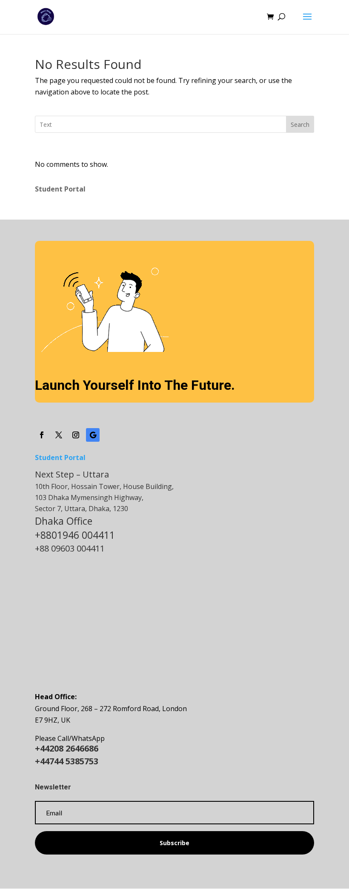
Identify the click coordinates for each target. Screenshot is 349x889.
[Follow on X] (59, 435)
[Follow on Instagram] (76, 435)
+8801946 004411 (75, 535)
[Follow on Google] (93, 435)
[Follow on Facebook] (42, 435)
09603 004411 (78, 548)
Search (300, 124)
